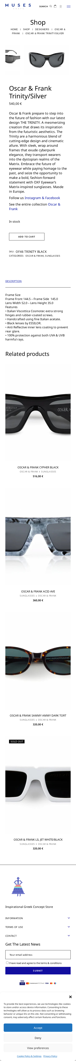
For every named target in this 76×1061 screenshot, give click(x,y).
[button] (70, 997)
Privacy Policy (50, 1056)
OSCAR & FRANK (34, 255)
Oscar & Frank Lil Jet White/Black (38, 839)
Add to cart (26, 236)
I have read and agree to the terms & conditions (35, 963)
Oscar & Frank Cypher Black (38, 467)
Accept (38, 1028)
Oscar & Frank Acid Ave (38, 591)
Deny (38, 1038)
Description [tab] (13, 281)
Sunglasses (52, 255)
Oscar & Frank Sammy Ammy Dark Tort (38, 715)
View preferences (38, 1048)
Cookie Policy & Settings (29, 1056)
